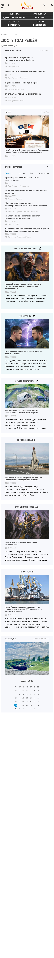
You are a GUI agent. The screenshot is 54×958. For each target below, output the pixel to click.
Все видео (45, 112)
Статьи (14, 34)
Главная (4, 34)
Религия (40, 21)
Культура (14, 21)
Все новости (40, 25)
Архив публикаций (41, 638)
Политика (14, 14)
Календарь (14, 25)
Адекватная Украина (14, 17)
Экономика (40, 14)
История (39, 17)
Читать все (44, 50)
